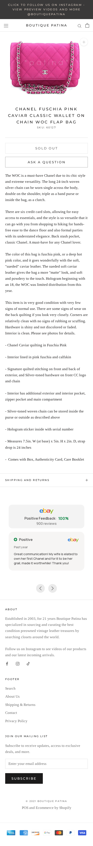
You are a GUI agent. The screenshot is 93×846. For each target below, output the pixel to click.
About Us (12, 696)
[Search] (80, 25)
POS (25, 808)
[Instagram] (17, 664)
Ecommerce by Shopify (53, 808)
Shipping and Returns (27, 480)
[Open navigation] (6, 26)
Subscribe (24, 778)
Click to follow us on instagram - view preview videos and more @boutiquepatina (46, 9)
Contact (11, 713)
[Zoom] (84, 42)
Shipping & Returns (20, 705)
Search (10, 688)
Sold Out (46, 148)
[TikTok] (28, 664)
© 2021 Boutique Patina (46, 801)
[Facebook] (7, 664)
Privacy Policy (16, 721)
